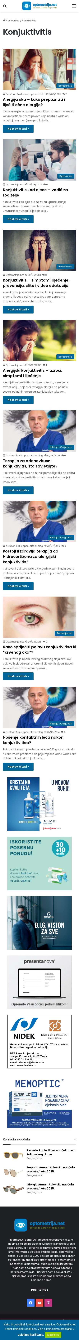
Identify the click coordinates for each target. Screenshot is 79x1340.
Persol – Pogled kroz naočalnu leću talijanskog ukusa (51, 1152)
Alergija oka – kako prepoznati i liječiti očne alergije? (34, 102)
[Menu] (74, 7)
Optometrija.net (15, 184)
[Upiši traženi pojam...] (5, 7)
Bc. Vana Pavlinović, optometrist (24, 94)
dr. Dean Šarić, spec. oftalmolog (24, 455)
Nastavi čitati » (18, 129)
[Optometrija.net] (39, 6)
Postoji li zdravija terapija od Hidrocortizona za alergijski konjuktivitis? (30, 556)
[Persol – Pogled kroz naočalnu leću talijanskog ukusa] (13, 1155)
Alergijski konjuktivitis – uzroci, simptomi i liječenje (32, 373)
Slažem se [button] (53, 1334)
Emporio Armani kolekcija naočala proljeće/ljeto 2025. (51, 1169)
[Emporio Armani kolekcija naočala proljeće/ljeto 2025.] (13, 1173)
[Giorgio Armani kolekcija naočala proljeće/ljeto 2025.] (13, 1190)
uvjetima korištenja (30, 1334)
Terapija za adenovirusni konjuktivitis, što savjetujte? (30, 463)
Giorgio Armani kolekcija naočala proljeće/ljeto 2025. (50, 1186)
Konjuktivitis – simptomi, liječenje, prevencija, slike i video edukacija (36, 282)
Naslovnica (12, 20)
